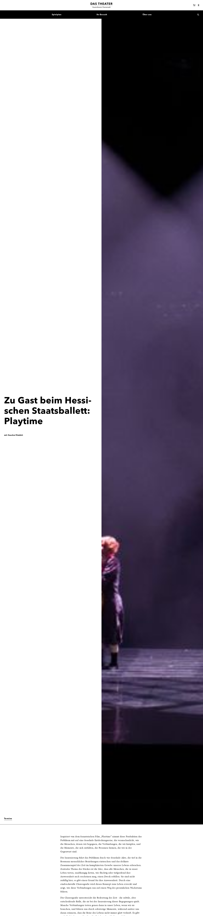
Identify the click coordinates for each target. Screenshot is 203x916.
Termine (8, 818)
